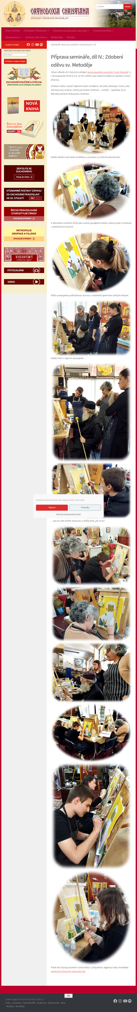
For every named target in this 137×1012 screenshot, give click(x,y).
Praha (8, 1002)
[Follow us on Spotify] (41, 44)
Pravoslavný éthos (102, 30)
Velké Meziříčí (29, 1002)
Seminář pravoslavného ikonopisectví (73, 44)
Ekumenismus (12, 37)
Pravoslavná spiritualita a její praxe (70, 30)
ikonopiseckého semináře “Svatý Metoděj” (108, 72)
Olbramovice (53, 1002)
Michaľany (20, 1006)
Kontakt (71, 37)
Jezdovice (17, 1002)
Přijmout (52, 507)
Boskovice (41, 1002)
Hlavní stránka (12, 30)
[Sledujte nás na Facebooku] (28, 44)
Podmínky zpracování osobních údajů (68, 514)
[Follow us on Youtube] (37, 44)
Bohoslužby (57, 37)
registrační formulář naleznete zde (68, 971)
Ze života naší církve (35, 37)
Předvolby (85, 507)
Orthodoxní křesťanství (35, 30)
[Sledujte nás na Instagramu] (32, 44)
